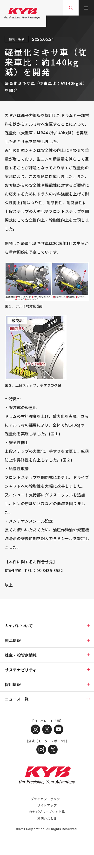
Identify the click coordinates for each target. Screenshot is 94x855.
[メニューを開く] (86, 8)
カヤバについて (19, 626)
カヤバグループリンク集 (47, 811)
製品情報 (13, 640)
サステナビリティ (21, 670)
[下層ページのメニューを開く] (88, 625)
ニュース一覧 (17, 699)
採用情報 (13, 684)
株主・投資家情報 (21, 655)
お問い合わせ (47, 818)
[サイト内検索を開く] (71, 8)
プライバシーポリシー (47, 799)
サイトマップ (47, 805)
